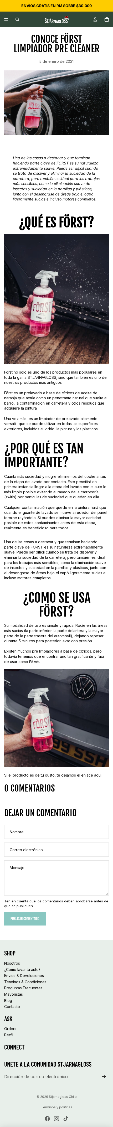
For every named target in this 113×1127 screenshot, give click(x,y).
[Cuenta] (95, 19)
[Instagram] (56, 1118)
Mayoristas (13, 994)
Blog (8, 1000)
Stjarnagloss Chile (63, 1097)
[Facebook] (47, 1118)
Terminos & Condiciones (25, 982)
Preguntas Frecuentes (23, 988)
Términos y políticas (56, 1107)
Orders (10, 1028)
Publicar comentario (25, 918)
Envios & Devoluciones (24, 975)
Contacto (12, 1006)
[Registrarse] (104, 1077)
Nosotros (12, 963)
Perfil (8, 1035)
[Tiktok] (66, 1118)
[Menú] (6, 19)
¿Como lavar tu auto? (22, 969)
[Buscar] (17, 19)
